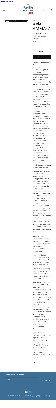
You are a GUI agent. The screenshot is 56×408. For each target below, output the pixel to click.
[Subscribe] (37, 380)
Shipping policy (47, 396)
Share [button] (36, 363)
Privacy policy (47, 395)
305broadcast (17, 395)
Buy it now (42, 57)
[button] (4, 10)
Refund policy (38, 395)
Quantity (35, 41)
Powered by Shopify (26, 395)
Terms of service (36, 396)
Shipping (35, 36)
